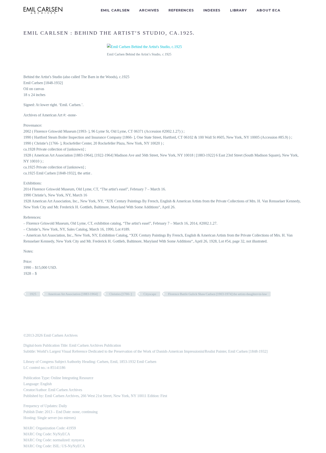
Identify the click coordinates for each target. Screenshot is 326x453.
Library (238, 10)
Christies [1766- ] (120, 294)
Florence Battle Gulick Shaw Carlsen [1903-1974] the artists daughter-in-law (217, 294)
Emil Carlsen (115, 10)
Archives (149, 10)
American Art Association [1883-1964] (73, 294)
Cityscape (149, 294)
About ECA (268, 10)
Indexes (211, 10)
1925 (33, 294)
